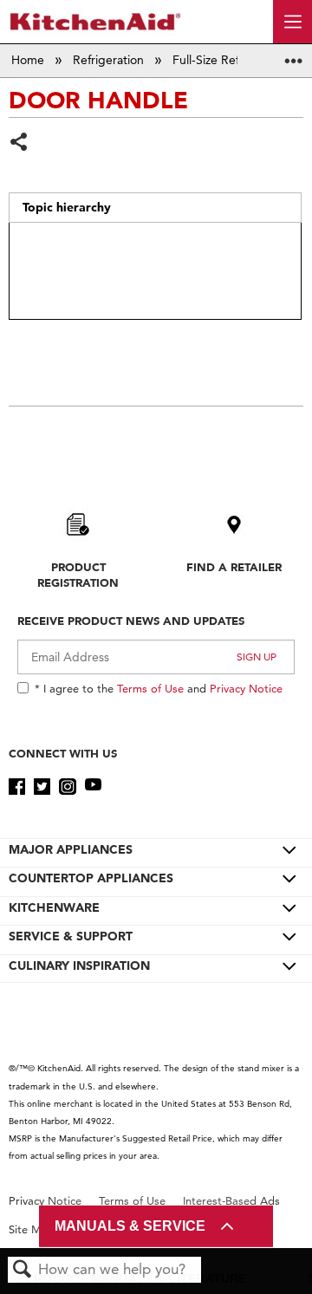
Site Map (32, 1229)
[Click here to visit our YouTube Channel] (93, 787)
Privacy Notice (246, 688)
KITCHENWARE (54, 907)
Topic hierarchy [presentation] (67, 207)
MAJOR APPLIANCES (71, 849)
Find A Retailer (234, 567)
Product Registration (78, 574)
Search (22, 1270)
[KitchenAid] (95, 21)
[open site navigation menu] (292, 21)
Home (29, 60)
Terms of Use (150, 688)
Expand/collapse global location (293, 55)
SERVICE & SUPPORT (71, 936)
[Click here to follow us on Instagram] (67, 787)
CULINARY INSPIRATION (79, 965)
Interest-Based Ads (231, 1200)
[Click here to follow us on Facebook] (17, 787)
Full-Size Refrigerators (234, 60)
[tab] (155, 208)
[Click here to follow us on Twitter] (42, 787)
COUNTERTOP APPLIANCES (91, 878)
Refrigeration (110, 60)
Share (19, 143)
